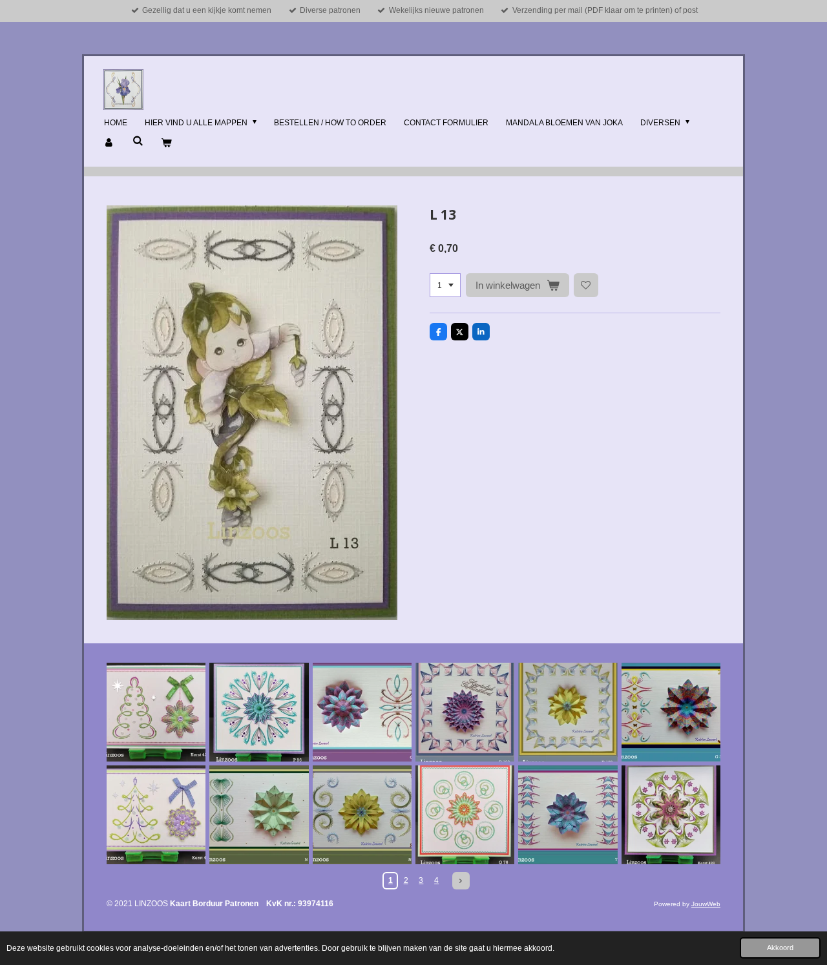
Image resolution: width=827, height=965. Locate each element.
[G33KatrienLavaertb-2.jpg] (671, 712)
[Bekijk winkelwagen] (166, 143)
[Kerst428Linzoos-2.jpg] (671, 814)
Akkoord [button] (780, 947)
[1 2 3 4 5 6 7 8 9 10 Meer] (445, 285)
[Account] (109, 143)
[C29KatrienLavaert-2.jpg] (362, 712)
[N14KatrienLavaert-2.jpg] (258, 814)
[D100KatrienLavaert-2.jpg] (567, 712)
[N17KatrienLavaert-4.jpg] (362, 814)
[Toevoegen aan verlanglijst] (586, 285)
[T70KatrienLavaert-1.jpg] (567, 814)
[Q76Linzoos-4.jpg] (465, 814)
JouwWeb (705, 904)
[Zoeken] (138, 141)
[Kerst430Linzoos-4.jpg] (156, 814)
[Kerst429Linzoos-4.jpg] (156, 712)
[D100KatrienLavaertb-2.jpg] (465, 712)
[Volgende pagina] (461, 880)
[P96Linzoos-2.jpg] (258, 712)
